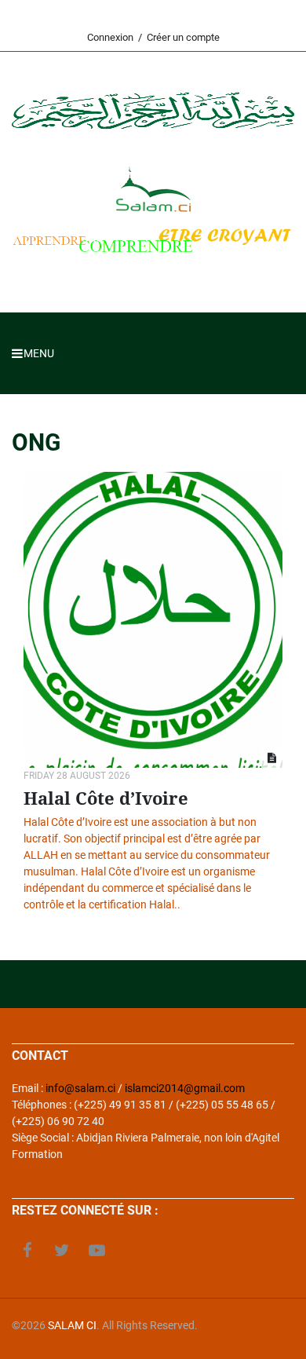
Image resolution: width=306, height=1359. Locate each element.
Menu (33, 353)
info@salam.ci (80, 1088)
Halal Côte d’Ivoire (106, 799)
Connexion (110, 37)
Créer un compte (183, 37)
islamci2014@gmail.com (185, 1088)
